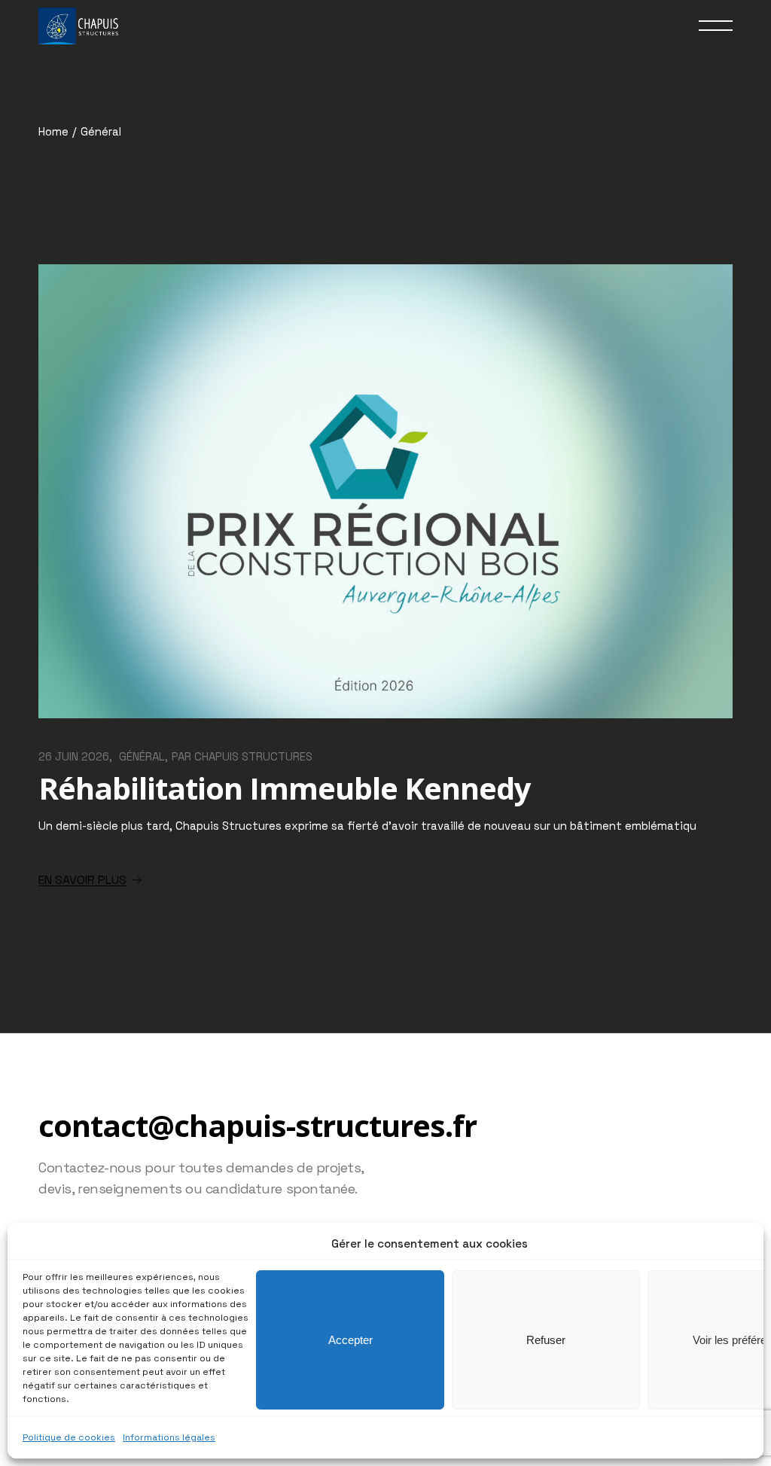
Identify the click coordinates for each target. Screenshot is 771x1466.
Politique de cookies (69, 1437)
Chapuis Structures (253, 756)
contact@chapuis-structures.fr (257, 1125)
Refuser (545, 1339)
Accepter (350, 1339)
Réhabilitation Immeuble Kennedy (284, 788)
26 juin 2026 (73, 756)
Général (142, 756)
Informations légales (169, 1437)
